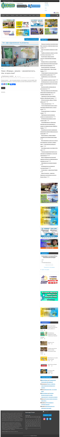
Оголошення (43, 15)
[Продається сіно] (43, 343)
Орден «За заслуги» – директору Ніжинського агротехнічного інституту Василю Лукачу (48, 175)
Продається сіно (51, 342)
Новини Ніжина (20, 3)
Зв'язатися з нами (47, 415)
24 (26, 425)
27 (32, 425)
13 (32, 422)
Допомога (12, 15)
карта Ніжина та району (6, 77)
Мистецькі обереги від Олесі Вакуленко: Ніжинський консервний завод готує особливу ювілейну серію (49, 92)
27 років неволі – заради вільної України (49, 170)
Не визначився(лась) (46, 262)
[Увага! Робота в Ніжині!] (43, 365)
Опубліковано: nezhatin (7, 76)
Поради (17, 15)
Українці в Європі (5, 431)
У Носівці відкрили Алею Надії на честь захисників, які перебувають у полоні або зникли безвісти (48, 153)
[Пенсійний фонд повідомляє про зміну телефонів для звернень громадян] (43, 333)
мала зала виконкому (13, 77)
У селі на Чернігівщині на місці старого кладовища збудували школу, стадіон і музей (48, 107)
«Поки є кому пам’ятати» (46, 103)
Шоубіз (34, 15)
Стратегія (25, 15)
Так (42, 259)
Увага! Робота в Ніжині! (52, 364)
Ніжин (19, 77)
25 (28, 425)
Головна (3, 15)
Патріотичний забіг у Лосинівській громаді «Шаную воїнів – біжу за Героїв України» (48, 69)
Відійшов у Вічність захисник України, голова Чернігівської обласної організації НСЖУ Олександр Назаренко (48, 63)
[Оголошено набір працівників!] (43, 371)
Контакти (37, 15)
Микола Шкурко (44, 380)
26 (30, 425)
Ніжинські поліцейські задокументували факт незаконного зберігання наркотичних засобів (49, 46)
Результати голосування (49, 267)
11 (28, 422)
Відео (30, 15)
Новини (7, 15)
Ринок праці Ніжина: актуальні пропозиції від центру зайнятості (52, 327)
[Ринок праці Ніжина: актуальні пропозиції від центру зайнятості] (43, 326)
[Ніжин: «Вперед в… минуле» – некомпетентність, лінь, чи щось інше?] (20, 56)
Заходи (21, 15)
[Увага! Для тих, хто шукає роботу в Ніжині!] (43, 358)
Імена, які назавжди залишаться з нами (49, 49)
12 (30, 422)
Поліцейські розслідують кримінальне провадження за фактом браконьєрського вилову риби (49, 131)
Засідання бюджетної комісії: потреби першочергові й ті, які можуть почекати (49, 395)
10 (26, 422)
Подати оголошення (31, 39)
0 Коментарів (18, 76)
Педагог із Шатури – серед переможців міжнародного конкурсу (48, 386)
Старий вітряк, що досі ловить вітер (48, 76)
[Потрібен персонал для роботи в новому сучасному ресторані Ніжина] (43, 349)
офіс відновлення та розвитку (25, 77)
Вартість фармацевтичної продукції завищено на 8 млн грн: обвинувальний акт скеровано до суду (49, 159)
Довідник (48, 15)
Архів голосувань (45, 269)
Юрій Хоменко (32, 77)
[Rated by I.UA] (45, 411)
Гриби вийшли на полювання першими (49, 163)
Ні (42, 261)
